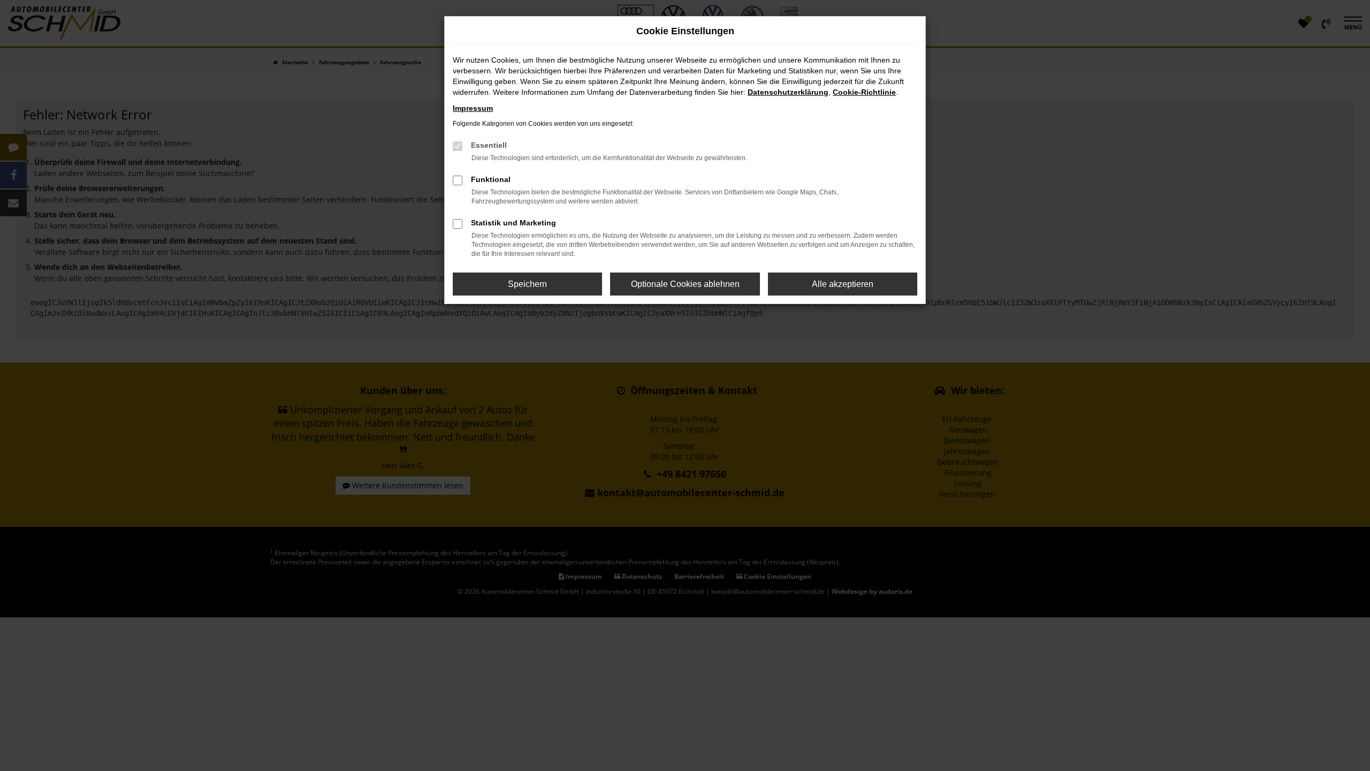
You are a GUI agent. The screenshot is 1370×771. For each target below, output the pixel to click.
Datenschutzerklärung (788, 92)
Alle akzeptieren (842, 284)
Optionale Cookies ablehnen (685, 284)
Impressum (473, 108)
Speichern (527, 284)
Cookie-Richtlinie (864, 92)
